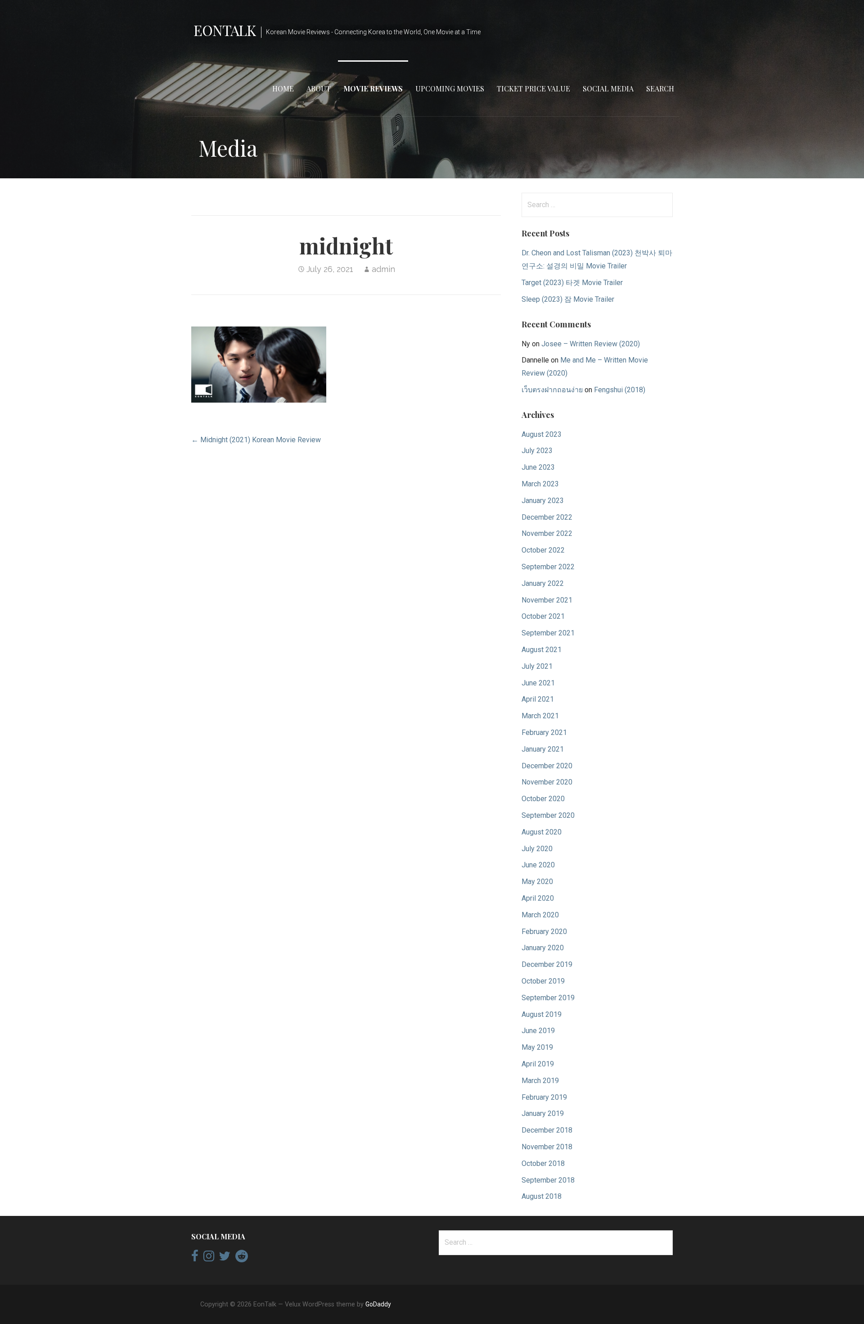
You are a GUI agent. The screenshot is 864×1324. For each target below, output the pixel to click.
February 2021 (544, 732)
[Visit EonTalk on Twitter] (224, 1258)
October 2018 (543, 1163)
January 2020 (543, 947)
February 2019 (544, 1097)
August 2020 (542, 832)
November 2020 (547, 782)
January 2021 (543, 749)
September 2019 (548, 997)
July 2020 (537, 848)
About (318, 88)
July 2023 (537, 450)
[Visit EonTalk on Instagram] (208, 1258)
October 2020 (543, 798)
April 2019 (538, 1064)
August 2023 (542, 434)
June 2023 (538, 467)
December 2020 (547, 766)
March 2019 (540, 1080)
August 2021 (542, 649)
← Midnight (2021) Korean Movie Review (256, 439)
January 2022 (543, 583)
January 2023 (543, 500)
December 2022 (547, 517)
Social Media (608, 88)
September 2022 (548, 566)
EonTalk (225, 30)
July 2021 (537, 666)
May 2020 (537, 881)
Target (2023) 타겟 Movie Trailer (572, 282)
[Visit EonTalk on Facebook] (194, 1258)
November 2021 (547, 600)
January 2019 (543, 1113)
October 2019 (543, 981)
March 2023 (540, 484)
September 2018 (548, 1180)
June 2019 (538, 1030)
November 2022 (547, 533)
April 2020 (538, 898)
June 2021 (538, 683)
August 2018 (542, 1196)
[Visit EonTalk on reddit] (241, 1258)
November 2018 (547, 1147)
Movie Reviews (373, 88)
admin (383, 269)
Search (660, 88)
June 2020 (538, 865)
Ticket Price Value (533, 88)
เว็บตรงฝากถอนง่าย (552, 389)
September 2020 (548, 815)
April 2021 (538, 699)
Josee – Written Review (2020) (590, 344)
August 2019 (542, 1014)
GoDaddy (378, 1304)
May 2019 (537, 1047)
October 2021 (543, 616)
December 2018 (547, 1130)
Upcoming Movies (449, 88)
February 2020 (544, 931)
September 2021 (548, 633)
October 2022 (543, 550)
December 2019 (547, 964)
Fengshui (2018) (619, 389)
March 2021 (540, 716)
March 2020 (540, 915)
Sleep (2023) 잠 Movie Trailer (568, 299)
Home (283, 88)
